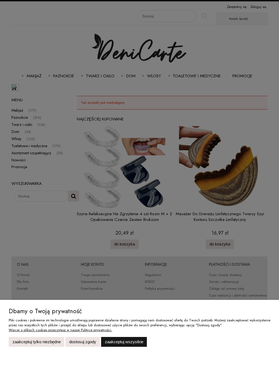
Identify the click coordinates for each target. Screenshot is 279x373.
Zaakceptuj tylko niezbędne (37, 341)
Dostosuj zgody (82, 341)
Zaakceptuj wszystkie (124, 341)
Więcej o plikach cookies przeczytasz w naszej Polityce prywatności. (60, 330)
